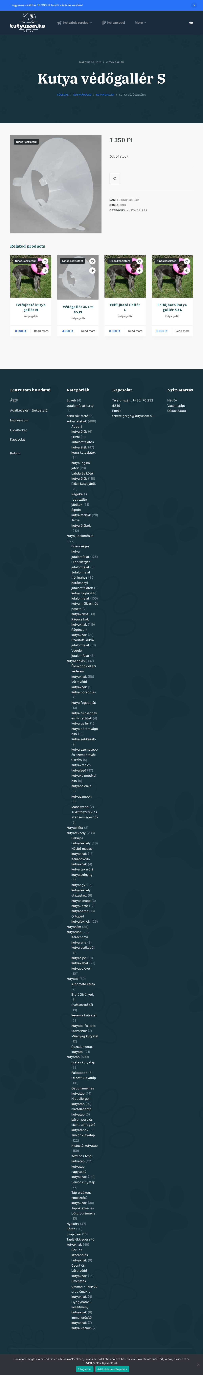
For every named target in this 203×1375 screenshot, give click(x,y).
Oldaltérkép (19, 430)
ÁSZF (14, 400)
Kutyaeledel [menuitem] (116, 22)
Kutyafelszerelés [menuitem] (75, 22)
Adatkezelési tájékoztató (29, 410)
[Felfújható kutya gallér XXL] (172, 276)
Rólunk (15, 453)
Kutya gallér (115, 62)
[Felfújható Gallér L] (125, 276)
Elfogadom (84, 1369)
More (139, 22)
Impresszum (19, 420)
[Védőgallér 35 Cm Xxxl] (78, 277)
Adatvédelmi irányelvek (112, 1369)
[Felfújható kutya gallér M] (30, 276)
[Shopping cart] (191, 22)
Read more (41, 331)
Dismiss (194, 5)
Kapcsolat (17, 439)
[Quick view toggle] (45, 270)
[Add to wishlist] (45, 261)
